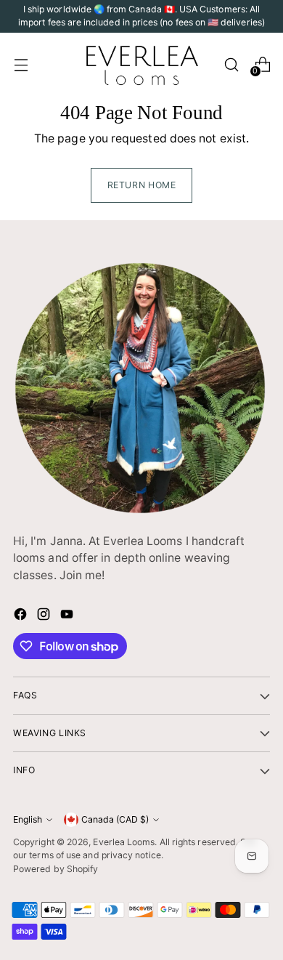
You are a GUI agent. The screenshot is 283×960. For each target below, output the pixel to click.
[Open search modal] (231, 64)
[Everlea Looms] (141, 65)
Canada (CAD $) (115, 819)
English (27, 819)
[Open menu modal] (21, 64)
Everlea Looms (124, 841)
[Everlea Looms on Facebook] (21, 616)
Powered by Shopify (55, 868)
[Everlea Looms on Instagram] (45, 616)
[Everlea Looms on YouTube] (68, 616)
